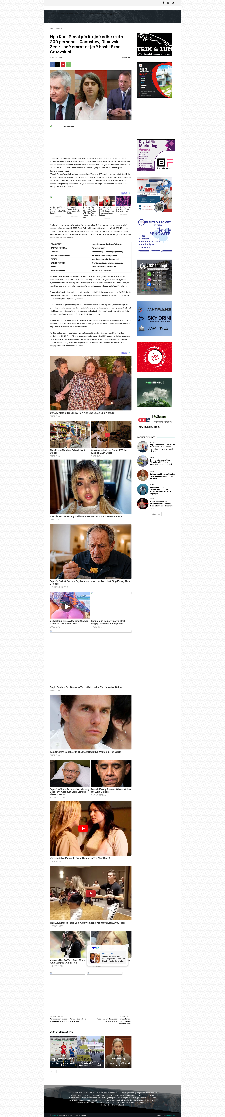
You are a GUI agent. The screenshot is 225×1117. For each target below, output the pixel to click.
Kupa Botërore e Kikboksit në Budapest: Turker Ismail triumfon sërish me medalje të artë (63, 1062)
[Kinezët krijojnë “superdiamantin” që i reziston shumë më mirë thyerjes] (142, 489)
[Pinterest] (63, 64)
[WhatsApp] (68, 64)
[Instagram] (168, 2)
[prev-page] (51, 1071)
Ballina (52, 28)
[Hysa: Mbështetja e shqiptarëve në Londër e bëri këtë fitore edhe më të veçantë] (142, 503)
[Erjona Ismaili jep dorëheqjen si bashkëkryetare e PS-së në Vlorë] (118, 1052)
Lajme (63, 1056)
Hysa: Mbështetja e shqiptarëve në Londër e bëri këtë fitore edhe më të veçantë (161, 505)
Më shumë (155, 514)
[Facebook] (163, 2)
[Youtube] (172, 2)
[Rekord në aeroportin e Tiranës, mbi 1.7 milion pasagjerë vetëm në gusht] (90, 1052)
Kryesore (59, 28)
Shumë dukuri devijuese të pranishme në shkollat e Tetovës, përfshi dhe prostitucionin (113, 1021)
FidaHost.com (170, 1115)
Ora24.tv (55, 1115)
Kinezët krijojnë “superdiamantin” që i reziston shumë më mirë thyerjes (160, 490)
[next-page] (55, 1071)
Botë (152, 484)
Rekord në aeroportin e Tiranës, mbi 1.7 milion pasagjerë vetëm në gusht (90, 1063)
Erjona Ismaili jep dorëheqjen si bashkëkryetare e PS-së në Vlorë (118, 1062)
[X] (57, 64)
